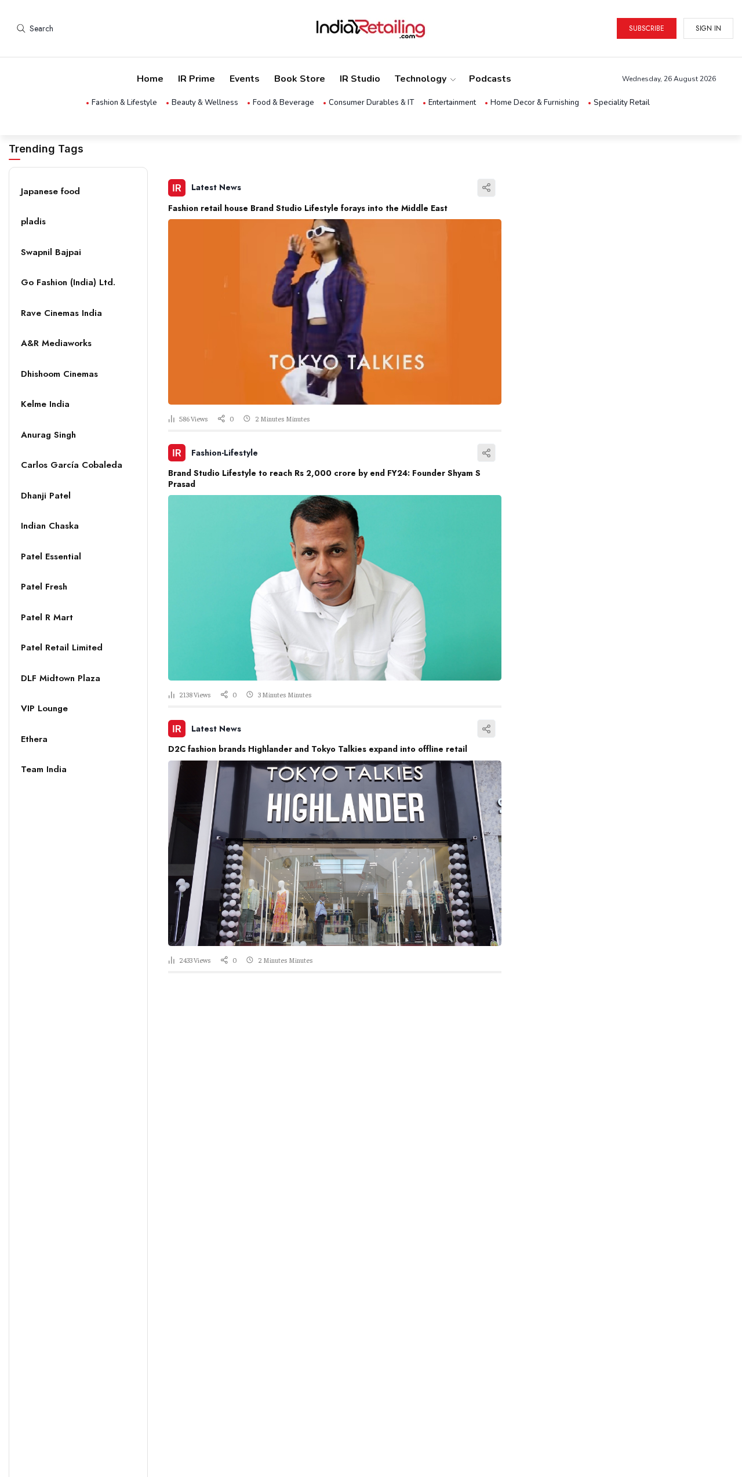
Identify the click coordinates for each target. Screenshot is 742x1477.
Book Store (299, 78)
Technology (420, 78)
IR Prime (196, 78)
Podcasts (490, 78)
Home (150, 78)
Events (245, 78)
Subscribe (646, 28)
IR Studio (360, 78)
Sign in (708, 28)
